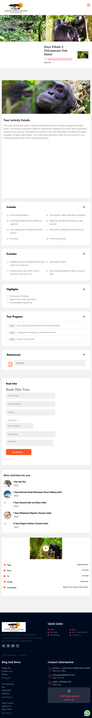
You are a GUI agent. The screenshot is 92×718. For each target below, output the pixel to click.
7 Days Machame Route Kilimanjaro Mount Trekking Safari (37, 492)
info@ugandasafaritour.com (64, 675)
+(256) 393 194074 (69, 695)
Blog (74, 630)
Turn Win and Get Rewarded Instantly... (8, 689)
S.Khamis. (22, 655)
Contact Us (76, 635)
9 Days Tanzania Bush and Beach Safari (29, 503)
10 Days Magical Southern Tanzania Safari (30, 523)
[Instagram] (17, 646)
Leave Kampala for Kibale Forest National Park (35, 325)
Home (52, 630)
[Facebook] (8, 646)
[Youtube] (13, 646)
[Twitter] (3, 646)
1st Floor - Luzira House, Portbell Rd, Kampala (71, 668)
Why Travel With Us (80, 632)
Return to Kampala (22, 339)
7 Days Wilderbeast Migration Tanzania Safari (32, 513)
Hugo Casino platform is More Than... (7, 706)
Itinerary (20, 363)
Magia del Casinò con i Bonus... (7, 671)
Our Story (54, 632)
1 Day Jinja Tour (19, 482)
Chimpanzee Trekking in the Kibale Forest (33, 332)
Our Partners (55, 635)
